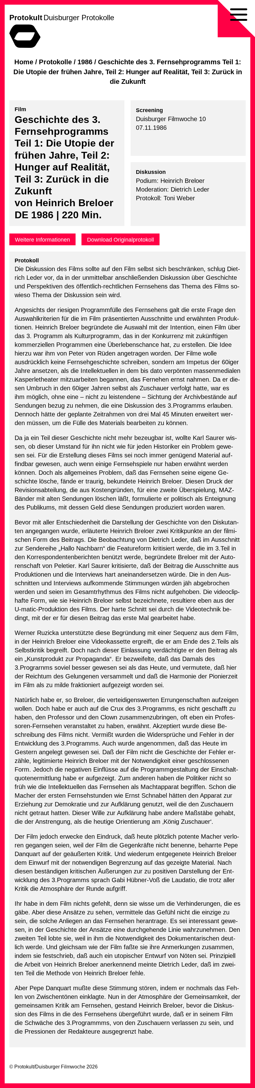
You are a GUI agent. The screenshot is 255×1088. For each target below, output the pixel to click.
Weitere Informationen (42, 240)
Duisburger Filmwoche (60, 1066)
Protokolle (55, 62)
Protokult (25, 17)
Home (23, 62)
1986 (84, 62)
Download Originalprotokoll (120, 240)
